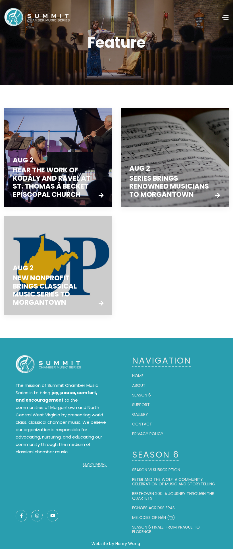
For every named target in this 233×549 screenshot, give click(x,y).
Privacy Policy (147, 433)
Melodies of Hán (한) (153, 517)
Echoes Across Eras (153, 508)
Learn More (95, 464)
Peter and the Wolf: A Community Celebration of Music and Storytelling (173, 481)
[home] (47, 17)
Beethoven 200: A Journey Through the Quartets (173, 495)
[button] (194, 16)
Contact (142, 424)
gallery (140, 414)
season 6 (141, 395)
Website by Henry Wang (115, 543)
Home (137, 375)
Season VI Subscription (156, 469)
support (141, 404)
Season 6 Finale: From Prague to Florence (166, 529)
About (138, 385)
